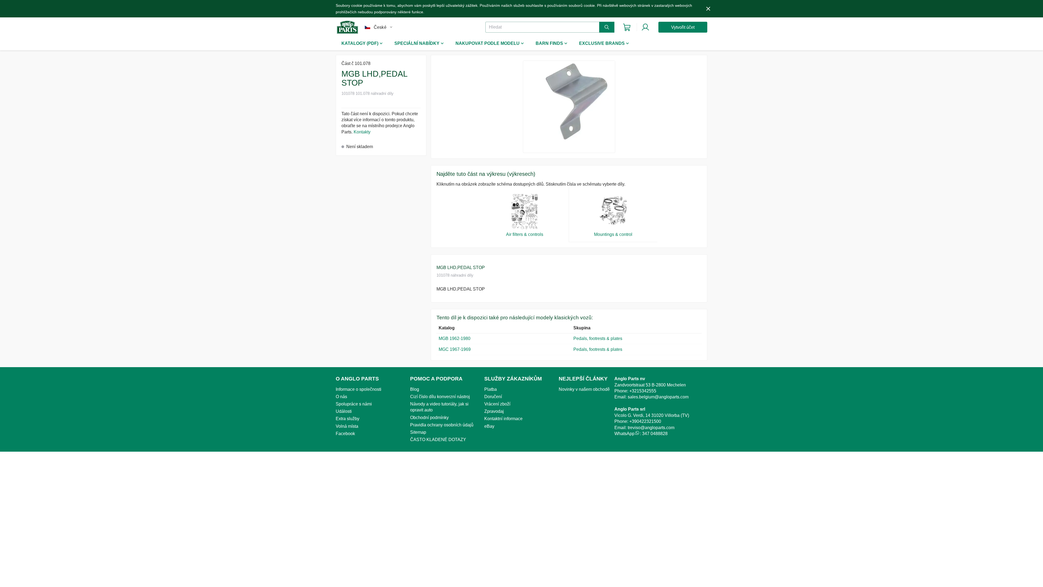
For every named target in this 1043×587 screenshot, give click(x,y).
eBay (489, 426)
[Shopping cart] (626, 27)
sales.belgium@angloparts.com (658, 397)
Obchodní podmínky (429, 417)
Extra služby (347, 418)
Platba (490, 389)
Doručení (493, 396)
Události (344, 411)
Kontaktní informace (503, 418)
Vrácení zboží (497, 404)
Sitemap (418, 432)
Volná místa (347, 426)
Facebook (345, 433)
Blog (414, 389)
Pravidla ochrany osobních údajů (441, 425)
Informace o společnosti (358, 389)
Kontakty (362, 132)
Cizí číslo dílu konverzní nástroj (440, 396)
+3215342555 (642, 391)
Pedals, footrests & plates (597, 338)
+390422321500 (645, 421)
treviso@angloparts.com (651, 427)
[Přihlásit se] (645, 27)
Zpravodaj (494, 411)
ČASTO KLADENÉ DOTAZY (438, 439)
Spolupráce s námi (354, 404)
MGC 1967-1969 (455, 349)
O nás (341, 396)
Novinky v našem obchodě (584, 389)
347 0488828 (655, 433)
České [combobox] (380, 27)
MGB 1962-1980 (454, 338)
